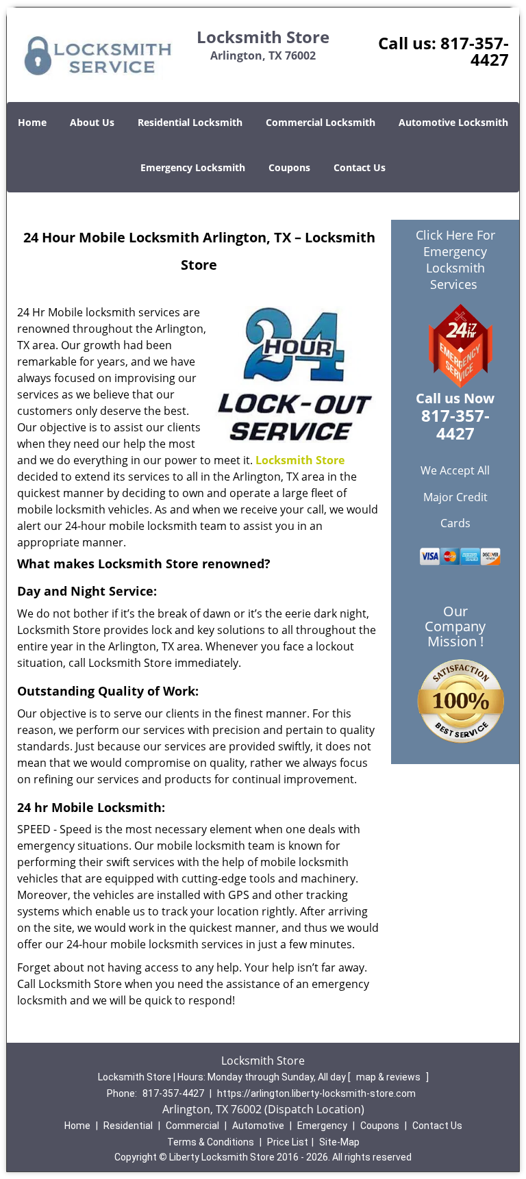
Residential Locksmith (190, 122)
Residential (128, 1125)
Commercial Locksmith (320, 122)
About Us (92, 122)
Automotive (258, 1125)
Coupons (289, 167)
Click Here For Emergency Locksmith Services (455, 259)
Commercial (192, 1125)
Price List (287, 1142)
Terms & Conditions (210, 1142)
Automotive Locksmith (453, 122)
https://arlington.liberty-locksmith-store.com (316, 1093)
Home (32, 122)
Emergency (322, 1125)
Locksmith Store (300, 460)
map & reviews (389, 1077)
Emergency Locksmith (192, 167)
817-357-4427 (474, 51)
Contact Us (360, 167)
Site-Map (339, 1142)
